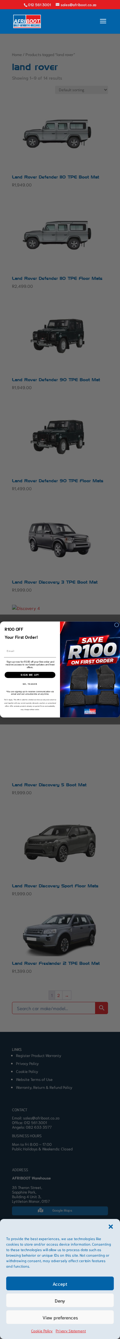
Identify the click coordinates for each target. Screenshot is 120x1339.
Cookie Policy (42, 1330)
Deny (60, 1300)
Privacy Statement (71, 1330)
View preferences (60, 1317)
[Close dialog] (116, 625)
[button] (111, 1227)
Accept (60, 1284)
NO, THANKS (30, 684)
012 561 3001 (39, 4)
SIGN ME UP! (30, 675)
